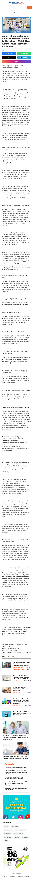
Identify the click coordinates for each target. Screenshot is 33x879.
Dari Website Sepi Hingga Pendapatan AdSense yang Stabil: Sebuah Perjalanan (21, 677)
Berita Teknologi (19, 833)
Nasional (17, 837)
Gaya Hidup (21, 669)
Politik (6, 840)
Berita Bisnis (16, 667)
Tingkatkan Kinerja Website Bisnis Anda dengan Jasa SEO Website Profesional (22, 713)
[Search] (29, 7)
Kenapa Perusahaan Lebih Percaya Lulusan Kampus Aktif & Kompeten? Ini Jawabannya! (15, 737)
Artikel (6, 826)
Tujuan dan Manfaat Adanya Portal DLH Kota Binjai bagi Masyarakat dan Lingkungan (16, 783)
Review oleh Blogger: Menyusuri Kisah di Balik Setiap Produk (20, 688)
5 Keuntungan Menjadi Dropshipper (15, 767)
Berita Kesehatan (20, 830)
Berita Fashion (8, 830)
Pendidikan (26, 837)
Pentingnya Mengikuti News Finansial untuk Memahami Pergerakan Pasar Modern (21, 664)
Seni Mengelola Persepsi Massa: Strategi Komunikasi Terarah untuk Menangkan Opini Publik (21, 701)
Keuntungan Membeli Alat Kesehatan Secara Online (16, 788)
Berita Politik (8, 833)
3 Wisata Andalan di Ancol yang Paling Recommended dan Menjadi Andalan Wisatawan (16, 772)
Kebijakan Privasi (16, 873)
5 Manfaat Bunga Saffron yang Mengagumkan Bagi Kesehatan (14, 777)
